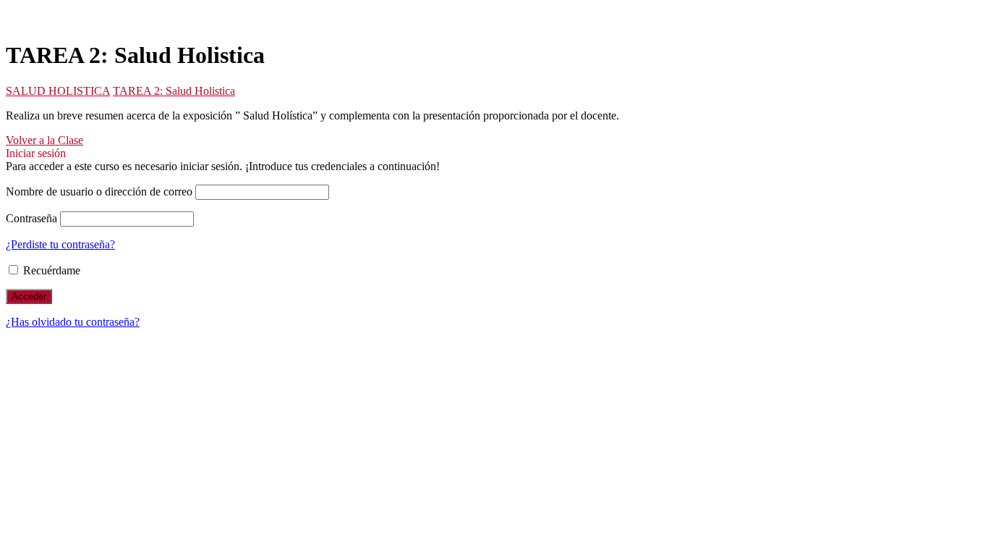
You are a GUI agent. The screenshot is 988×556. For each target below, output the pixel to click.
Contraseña (31, 218)
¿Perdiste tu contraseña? (60, 244)
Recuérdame (50, 270)
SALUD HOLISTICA (58, 91)
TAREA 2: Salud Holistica (174, 91)
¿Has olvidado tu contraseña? (73, 322)
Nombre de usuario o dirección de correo (99, 191)
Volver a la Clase (44, 140)
